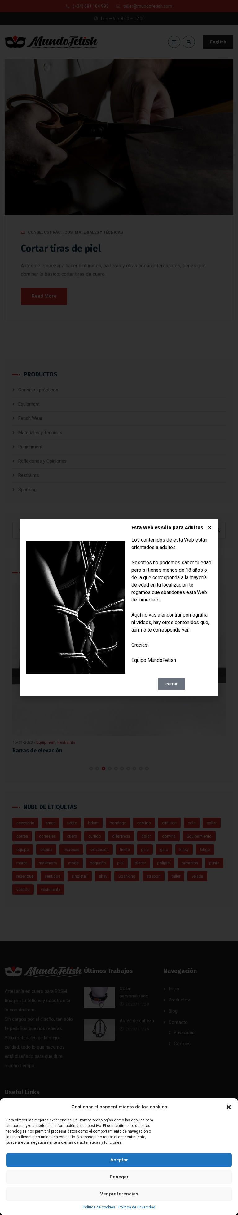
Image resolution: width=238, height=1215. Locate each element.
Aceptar (119, 1160)
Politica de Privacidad (136, 1207)
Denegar (119, 1177)
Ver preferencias (119, 1194)
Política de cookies (99, 1207)
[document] (119, 607)
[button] (229, 1107)
